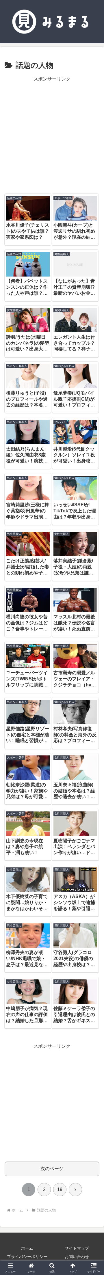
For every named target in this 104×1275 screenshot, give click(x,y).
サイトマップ (77, 1248)
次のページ (52, 1168)
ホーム (27, 1248)
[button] (93, 910)
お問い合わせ (77, 1256)
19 (59, 1189)
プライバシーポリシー (27, 1256)
